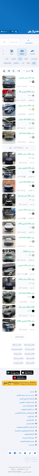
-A (27, 459)
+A (34, 459)
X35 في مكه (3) (30, 358)
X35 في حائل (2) (30, 363)
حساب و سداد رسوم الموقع (25, 395)
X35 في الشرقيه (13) (17, 349)
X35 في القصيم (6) (29, 354)
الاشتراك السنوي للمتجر (27, 399)
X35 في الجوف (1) (18, 363)
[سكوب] (9, 71)
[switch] (11, 148)
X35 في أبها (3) (18, 354)
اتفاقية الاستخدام (28, 406)
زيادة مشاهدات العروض (26, 402)
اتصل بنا (31, 445)
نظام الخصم (30, 424)
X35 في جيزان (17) (29, 349)
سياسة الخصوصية (28, 438)
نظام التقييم (30, 420)
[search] (4, 42)
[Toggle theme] (16, 31)
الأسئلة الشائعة (29, 434)
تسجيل (32, 392)
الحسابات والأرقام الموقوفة (25, 427)
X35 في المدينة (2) (18, 358)
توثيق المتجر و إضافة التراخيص (24, 413)
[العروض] (4, 71)
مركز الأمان (31, 417)
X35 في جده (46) (17, 345)
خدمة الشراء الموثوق (27, 409)
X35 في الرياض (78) (29, 345)
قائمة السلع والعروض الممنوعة (24, 431)
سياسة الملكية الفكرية (27, 441)
